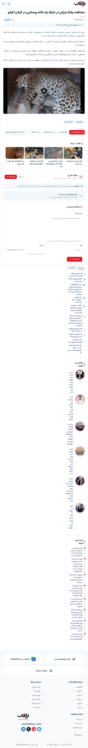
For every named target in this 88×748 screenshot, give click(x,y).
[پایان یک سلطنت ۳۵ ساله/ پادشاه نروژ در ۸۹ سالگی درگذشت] (80, 516)
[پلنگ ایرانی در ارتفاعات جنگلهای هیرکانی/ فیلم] (34, 153)
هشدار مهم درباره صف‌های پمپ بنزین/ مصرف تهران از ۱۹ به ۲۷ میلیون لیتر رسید (77, 552)
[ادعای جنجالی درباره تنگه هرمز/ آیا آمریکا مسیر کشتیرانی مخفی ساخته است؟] (80, 460)
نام (81, 245)
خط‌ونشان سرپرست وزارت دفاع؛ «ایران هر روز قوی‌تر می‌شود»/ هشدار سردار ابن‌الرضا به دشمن (76, 626)
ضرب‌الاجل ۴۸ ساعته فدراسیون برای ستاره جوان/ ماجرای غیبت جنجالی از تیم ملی (77, 613)
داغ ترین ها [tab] (72, 268)
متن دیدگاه (78, 214)
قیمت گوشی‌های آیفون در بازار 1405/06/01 (75, 330)
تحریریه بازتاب (78, 20)
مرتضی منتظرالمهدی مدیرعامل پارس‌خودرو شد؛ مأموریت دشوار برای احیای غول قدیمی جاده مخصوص (75, 289)
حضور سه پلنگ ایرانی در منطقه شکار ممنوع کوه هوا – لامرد (54, 164)
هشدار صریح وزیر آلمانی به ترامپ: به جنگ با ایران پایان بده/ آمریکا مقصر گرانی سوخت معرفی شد (76, 591)
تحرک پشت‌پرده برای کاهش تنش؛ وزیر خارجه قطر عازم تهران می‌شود (70, 408)
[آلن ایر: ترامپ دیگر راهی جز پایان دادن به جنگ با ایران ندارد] (80, 381)
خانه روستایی (68, 122)
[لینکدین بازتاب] (23, 729)
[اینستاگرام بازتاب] (34, 729)
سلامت (79, 707)
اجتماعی (78, 691)
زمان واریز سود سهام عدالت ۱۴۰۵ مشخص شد (75, 274)
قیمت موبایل (36, 699)
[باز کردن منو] (3, 4)
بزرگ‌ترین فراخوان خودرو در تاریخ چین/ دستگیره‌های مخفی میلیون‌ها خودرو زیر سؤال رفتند (69, 434)
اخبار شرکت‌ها (36, 703)
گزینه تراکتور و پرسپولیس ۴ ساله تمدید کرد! (77, 299)
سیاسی (79, 695)
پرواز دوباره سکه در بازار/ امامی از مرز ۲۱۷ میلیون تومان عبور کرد (76, 636)
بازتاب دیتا (37, 707)
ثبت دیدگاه (12, 177)
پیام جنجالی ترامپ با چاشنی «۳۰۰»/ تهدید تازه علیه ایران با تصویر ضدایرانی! (76, 603)
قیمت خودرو (36, 687)
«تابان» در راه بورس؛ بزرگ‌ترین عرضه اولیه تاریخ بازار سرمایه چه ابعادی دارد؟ (76, 309)
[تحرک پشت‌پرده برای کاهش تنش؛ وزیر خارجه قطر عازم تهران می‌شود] (80, 407)
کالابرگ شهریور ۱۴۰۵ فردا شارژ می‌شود (75, 280)
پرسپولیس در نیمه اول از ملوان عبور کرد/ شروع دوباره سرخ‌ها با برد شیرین (76, 578)
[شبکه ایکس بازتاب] (29, 729)
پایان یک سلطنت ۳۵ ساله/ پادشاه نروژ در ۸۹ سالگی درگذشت (70, 517)
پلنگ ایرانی (79, 122)
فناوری (79, 703)
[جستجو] (9, 4)
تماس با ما (78, 723)
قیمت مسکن (36, 695)
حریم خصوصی (77, 727)
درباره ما (79, 719)
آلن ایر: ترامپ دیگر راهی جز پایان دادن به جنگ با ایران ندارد (70, 382)
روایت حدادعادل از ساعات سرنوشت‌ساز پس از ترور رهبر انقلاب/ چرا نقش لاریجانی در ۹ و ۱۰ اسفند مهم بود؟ (77, 565)
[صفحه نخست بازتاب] (23, 716)
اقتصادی (78, 687)
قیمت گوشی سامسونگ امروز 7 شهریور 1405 (75, 335)
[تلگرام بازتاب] (39, 729)
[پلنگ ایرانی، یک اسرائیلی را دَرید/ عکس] (73, 153)
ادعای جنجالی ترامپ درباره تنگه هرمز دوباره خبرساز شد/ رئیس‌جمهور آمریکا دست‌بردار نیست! (69, 490)
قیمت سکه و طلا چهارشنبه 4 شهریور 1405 (75, 341)
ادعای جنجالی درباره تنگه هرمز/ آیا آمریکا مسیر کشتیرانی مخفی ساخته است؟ (70, 461)
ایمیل (41, 245)
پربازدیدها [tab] (81, 268)
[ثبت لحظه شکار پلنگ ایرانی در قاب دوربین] (15, 153)
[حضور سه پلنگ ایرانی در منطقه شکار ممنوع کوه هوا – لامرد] (53, 153)
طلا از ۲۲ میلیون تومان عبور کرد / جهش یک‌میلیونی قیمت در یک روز (75, 349)
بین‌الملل (78, 699)
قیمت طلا (37, 691)
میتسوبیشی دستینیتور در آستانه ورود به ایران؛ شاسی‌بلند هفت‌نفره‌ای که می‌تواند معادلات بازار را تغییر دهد (75, 321)
